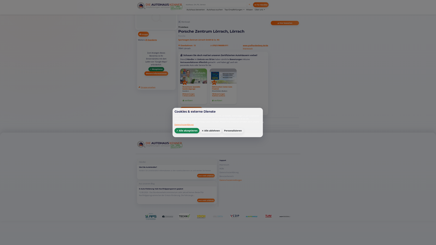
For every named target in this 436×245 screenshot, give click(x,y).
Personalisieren (233, 130)
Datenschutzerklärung (184, 124)
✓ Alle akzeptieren (186, 130)
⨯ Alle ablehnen (211, 130)
